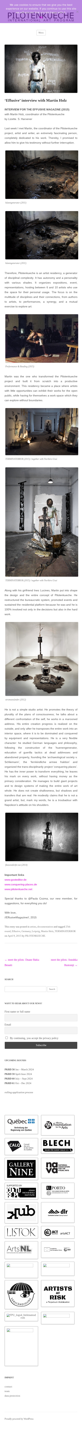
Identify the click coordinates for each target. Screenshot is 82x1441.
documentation (45, 926)
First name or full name (17, 1011)
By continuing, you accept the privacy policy (33, 1038)
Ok (41, 17)
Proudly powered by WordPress (19, 1419)
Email (8, 1024)
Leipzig (36, 931)
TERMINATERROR (65, 931)
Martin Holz (47, 931)
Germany (26, 931)
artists (33, 926)
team (7, 1391)
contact (8, 1386)
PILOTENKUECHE (35, 935)
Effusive (16, 931)
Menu (41, 32)
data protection (12, 1395)
